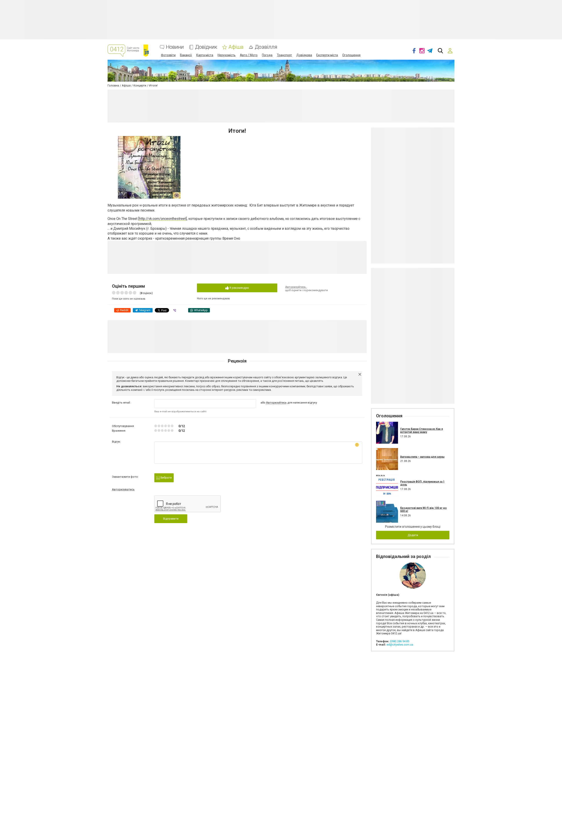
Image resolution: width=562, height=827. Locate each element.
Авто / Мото (249, 55)
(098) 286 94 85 (399, 641)
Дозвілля (266, 47)
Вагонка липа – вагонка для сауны (422, 456)
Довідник (206, 47)
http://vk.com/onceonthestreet (162, 219)
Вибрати (166, 477)
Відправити (170, 518)
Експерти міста (327, 55)
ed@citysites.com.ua (400, 644)
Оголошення (351, 55)
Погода (267, 55)
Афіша (236, 47)
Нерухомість (227, 55)
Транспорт (284, 55)
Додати (413, 535)
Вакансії (186, 55)
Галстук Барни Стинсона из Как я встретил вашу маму (421, 430)
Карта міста (204, 55)
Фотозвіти (168, 55)
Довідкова (304, 55)
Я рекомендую (239, 287)
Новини (175, 47)
